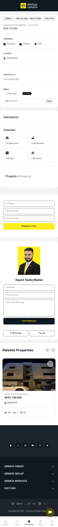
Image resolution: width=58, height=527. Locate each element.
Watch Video (35, 19)
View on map (22, 19)
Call (43, 333)
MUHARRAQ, (12, 58)
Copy (49, 101)
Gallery (8, 19)
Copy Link (49, 19)
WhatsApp (17, 333)
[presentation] (47, 350)
